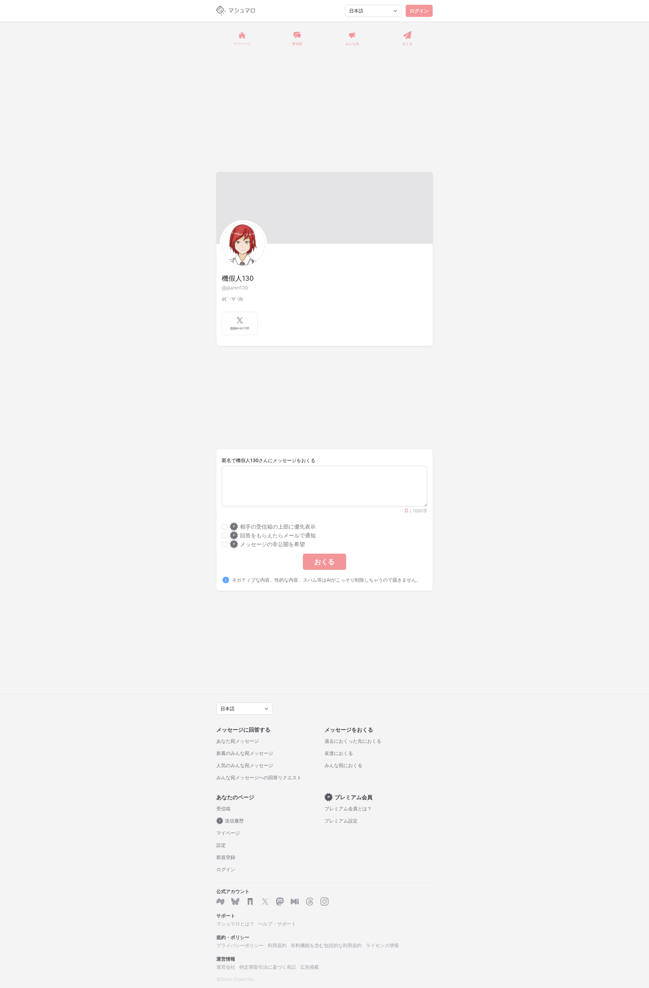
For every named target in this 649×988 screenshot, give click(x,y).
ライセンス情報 (382, 945)
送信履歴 (231, 821)
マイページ (228, 833)
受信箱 (223, 808)
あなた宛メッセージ (237, 741)
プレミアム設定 (341, 821)
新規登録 (225, 857)
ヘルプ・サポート (277, 924)
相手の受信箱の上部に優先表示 (274, 526)
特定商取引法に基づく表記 (267, 967)
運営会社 (225, 967)
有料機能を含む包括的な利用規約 (326, 945)
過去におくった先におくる (352, 741)
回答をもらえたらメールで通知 (274, 535)
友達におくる (338, 753)
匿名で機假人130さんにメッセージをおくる (268, 460)
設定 (221, 845)
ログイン (419, 11)
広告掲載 (309, 967)
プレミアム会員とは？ (348, 808)
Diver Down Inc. (238, 979)
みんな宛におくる (343, 765)
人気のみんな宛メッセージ (244, 765)
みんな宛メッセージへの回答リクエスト (259, 777)
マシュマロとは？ (235, 924)
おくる (324, 562)
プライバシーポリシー (240, 945)
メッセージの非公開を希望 (269, 544)
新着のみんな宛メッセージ (244, 753)
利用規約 (277, 945)
